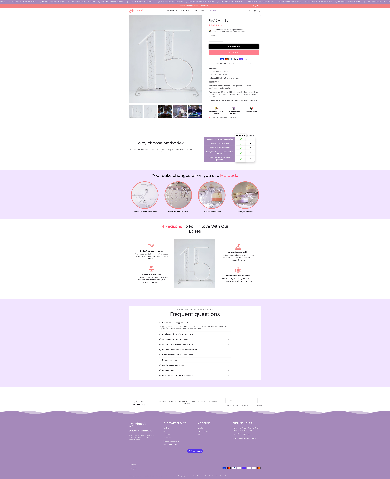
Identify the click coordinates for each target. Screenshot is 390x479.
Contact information (226, 476)
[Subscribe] (259, 400)
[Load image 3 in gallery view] (165, 111)
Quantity (212, 35)
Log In (200, 428)
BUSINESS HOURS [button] (242, 423)
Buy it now (234, 52)
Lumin (166, 476)
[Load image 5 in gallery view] (195, 111)
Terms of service (202, 476)
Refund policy (181, 476)
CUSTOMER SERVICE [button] (175, 423)
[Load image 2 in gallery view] (150, 111)
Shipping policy (213, 476)
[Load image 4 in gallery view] (180, 111)
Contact (167, 434)
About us (167, 438)
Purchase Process (171, 444)
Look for (167, 428)
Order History (203, 431)
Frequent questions (171, 441)
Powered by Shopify (149, 476)
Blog (165, 431)
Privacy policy (191, 476)
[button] (186, 11)
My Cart (201, 434)
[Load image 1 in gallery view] (136, 111)
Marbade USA (138, 476)
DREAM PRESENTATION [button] (141, 430)
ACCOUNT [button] (204, 423)
